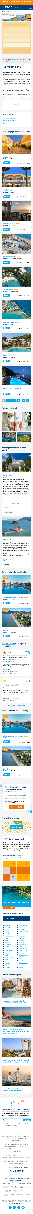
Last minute (26, 1136)
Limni (20, 958)
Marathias (22, 929)
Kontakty (28, 1157)
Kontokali (21, 938)
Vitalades (21, 965)
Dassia (7, 965)
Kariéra (26, 1155)
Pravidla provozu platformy (17, 1163)
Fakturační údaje (23, 1147)
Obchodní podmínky (10, 1147)
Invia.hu (20, 1201)
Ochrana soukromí (9, 1161)
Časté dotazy (8, 1144)
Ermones (8, 967)
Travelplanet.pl (27, 1201)
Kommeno (22, 936)
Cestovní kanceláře (8, 1136)
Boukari (21, 953)
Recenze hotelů (23, 1138)
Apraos (21, 967)
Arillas (21, 927)
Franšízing (12, 1157)
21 (24, 400)
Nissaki (7, 934)
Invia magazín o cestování (21, 1149)
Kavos (21, 940)
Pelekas (8, 942)
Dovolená (6, 11)
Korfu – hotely (8, 643)
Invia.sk (15, 1201)
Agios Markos (23, 948)
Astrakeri (21, 961)
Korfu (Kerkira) (23, 925)
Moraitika (8, 929)
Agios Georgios (10, 936)
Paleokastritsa (9, 925)
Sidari (7, 961)
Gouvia (7, 938)
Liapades (8, 963)
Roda (7, 955)
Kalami (21, 946)
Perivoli (21, 934)
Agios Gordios (9, 957)
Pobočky (4, 1157)
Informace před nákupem (20, 1144)
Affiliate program (18, 1155)
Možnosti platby (8, 1149)
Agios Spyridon (23, 950)
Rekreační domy (16, 1140)
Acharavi (8, 940)
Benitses (8, 931)
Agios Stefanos (23, 931)
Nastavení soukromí (22, 1161)
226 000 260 (16, 1170)
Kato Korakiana (23, 963)
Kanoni (7, 948)
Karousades (22, 944)
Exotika (7, 1138)
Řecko (11, 11)
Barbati (7, 946)
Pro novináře (7, 1155)
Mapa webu (16, 1151)
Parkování (13, 1138)
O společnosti (20, 1157)
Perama (8, 953)
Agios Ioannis (9, 950)
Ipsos (7, 959)
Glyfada (8, 927)
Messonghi (8, 944)
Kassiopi (21, 942)
